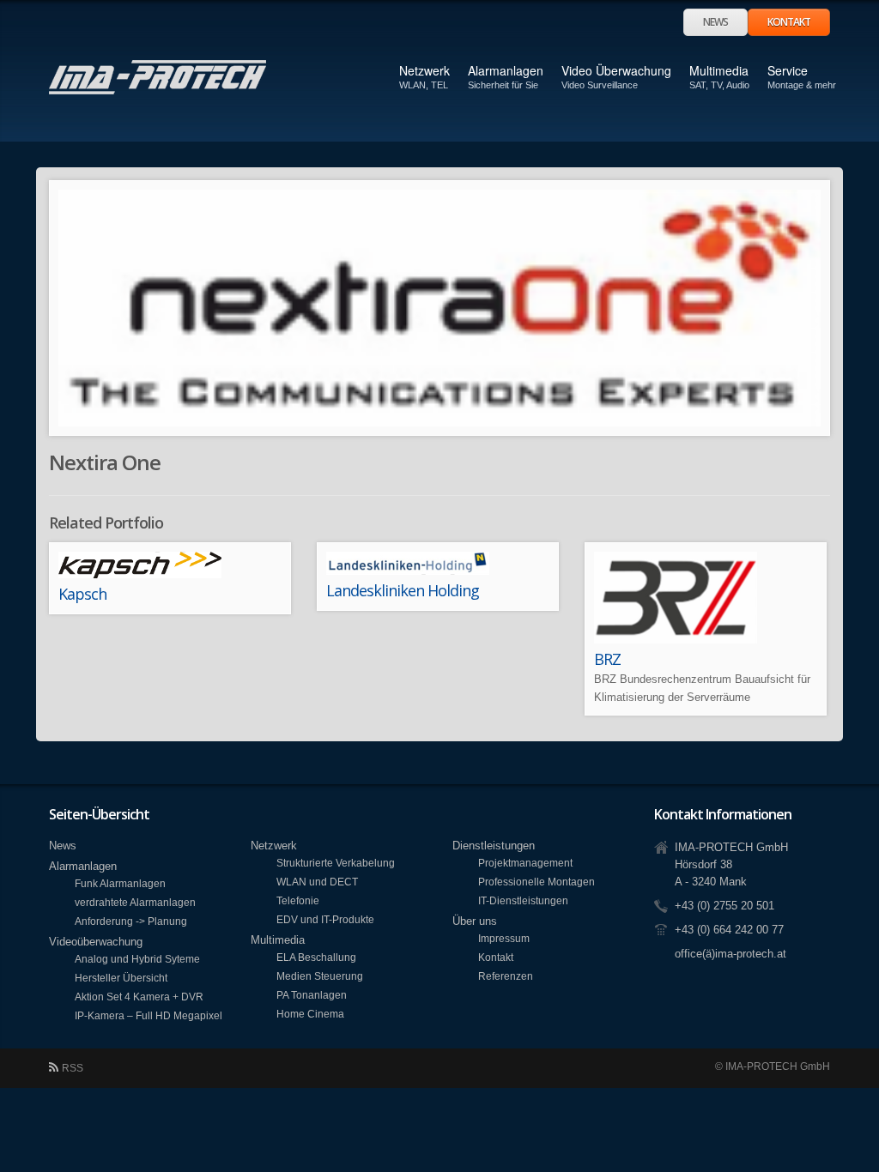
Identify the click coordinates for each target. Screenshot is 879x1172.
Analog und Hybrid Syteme (137, 958)
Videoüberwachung (95, 941)
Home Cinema (310, 1013)
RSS (72, 1068)
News (715, 22)
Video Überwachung (616, 70)
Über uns (474, 921)
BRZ (607, 659)
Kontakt (788, 22)
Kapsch (82, 593)
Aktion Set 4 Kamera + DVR (139, 996)
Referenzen (505, 976)
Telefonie (297, 900)
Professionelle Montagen (536, 881)
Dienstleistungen (493, 845)
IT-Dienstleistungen (523, 900)
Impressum (504, 938)
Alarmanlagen (505, 70)
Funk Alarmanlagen (120, 883)
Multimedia (719, 70)
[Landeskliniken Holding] (437, 563)
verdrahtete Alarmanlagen (135, 902)
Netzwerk (424, 70)
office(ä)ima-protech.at (730, 953)
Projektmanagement (525, 862)
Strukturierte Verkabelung (335, 862)
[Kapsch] (170, 565)
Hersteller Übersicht (121, 977)
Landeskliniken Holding (402, 590)
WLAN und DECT (317, 881)
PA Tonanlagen (311, 994)
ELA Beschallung (316, 957)
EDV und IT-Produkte (325, 919)
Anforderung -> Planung (131, 921)
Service (787, 77)
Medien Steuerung (319, 976)
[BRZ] (705, 597)
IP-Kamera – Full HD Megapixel (148, 1015)
